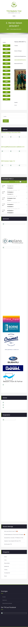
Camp (5, 560)
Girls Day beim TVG (8, 544)
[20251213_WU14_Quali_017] (22, 154)
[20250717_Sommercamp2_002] (14, 168)
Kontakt (4, 596)
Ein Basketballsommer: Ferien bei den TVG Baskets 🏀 (14, 534)
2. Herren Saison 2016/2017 (15, 29)
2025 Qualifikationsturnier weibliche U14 (12, 147)
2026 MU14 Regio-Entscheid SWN (10, 132)
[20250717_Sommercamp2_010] (22, 168)
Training (5, 569)
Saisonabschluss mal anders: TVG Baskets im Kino (13, 537)
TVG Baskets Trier (14, 11)
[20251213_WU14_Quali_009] (5, 154)
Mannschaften (7, 563)
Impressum (4, 600)
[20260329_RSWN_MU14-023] (14, 140)
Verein (5, 576)
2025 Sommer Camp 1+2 (8, 161)
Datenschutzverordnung (7, 603)
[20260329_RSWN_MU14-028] (5, 140)
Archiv (5, 556)
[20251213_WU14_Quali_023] (14, 154)
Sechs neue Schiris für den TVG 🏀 (11, 531)
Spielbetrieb (6, 566)
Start (8, 29)
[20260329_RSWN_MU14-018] (22, 140)
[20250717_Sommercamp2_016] (5, 168)
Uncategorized (7, 572)
